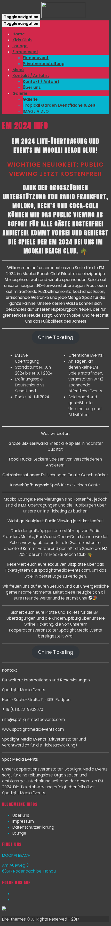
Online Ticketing (55, 337)
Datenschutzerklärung (33, 827)
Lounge (19, 833)
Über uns (20, 815)
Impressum (23, 821)
